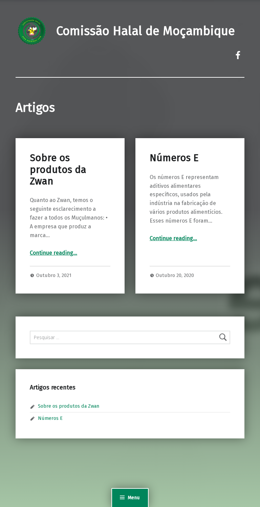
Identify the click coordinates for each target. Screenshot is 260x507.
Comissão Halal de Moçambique (145, 31)
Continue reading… (53, 253)
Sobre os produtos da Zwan (58, 169)
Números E (174, 158)
